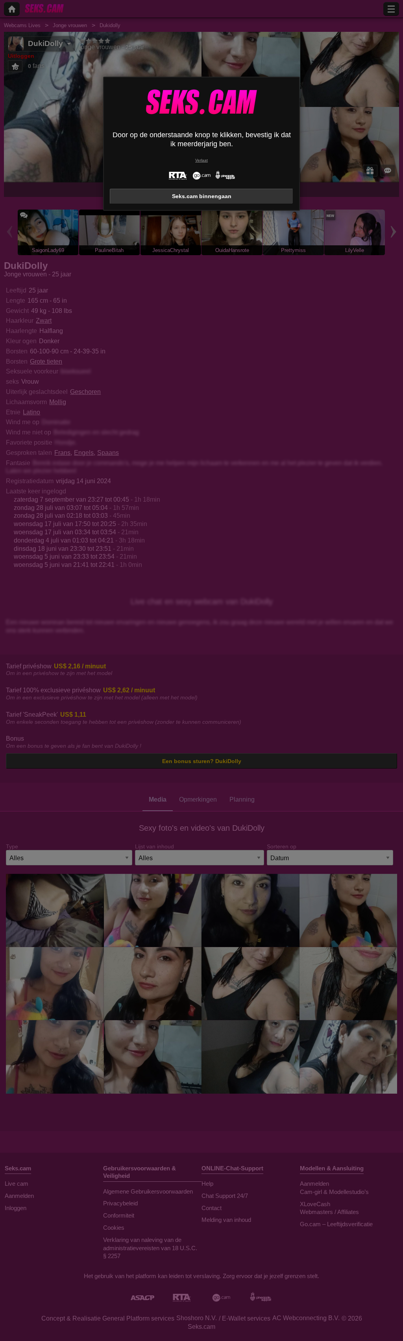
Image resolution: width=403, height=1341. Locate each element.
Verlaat (201, 160)
